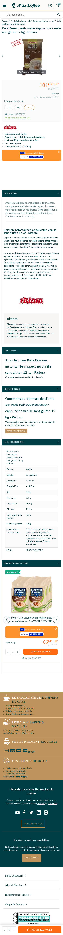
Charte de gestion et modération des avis (24, 377)
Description (10, 193)
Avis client (10, 350)
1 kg (9, 107)
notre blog (52, 804)
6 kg (19, 107)
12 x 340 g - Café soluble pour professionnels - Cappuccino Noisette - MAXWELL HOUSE (29, 619)
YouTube (41, 804)
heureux (30, 761)
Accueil (5, 21)
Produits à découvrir (16, 563)
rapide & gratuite (28, 724)
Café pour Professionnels (43, 21)
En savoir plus (31, 858)
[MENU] (4, 5)
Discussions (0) (12, 389)
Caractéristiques (14, 442)
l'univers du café (35, 699)
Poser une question (16, 431)
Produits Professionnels (21, 21)
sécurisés (34, 741)
